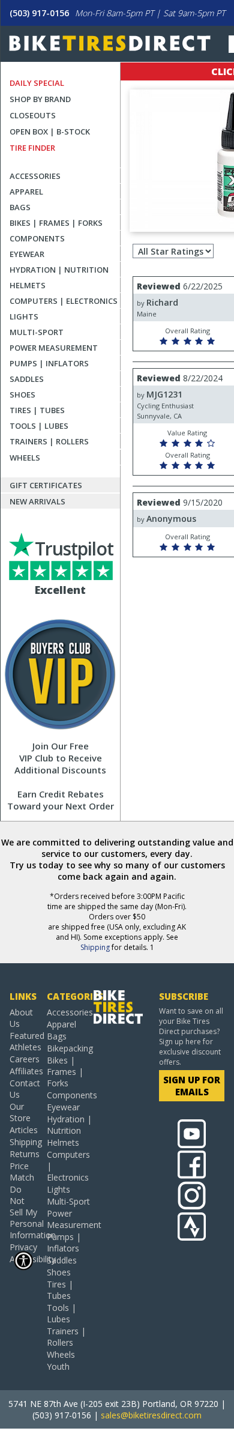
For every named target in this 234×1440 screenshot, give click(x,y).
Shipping (95, 947)
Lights (24, 316)
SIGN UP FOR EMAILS (191, 1086)
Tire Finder (32, 147)
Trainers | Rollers (49, 441)
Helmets (28, 285)
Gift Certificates (46, 485)
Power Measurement (54, 347)
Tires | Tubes (37, 410)
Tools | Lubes (39, 425)
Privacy (23, 1247)
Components (37, 238)
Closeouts (33, 115)
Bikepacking (70, 1048)
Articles (24, 1130)
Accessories (35, 176)
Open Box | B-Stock (50, 131)
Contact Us (24, 1088)
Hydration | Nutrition (59, 269)
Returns (24, 1154)
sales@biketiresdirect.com (151, 1415)
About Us (21, 1017)
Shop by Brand (40, 99)
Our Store (20, 1112)
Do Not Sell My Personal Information (24, 1212)
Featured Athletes (24, 1041)
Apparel (26, 191)
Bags (20, 207)
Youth (58, 1366)
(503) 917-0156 (39, 13)
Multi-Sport (37, 332)
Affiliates (24, 1071)
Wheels (25, 457)
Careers (24, 1059)
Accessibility (24, 1259)
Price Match (22, 1171)
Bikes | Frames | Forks (56, 222)
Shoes (22, 394)
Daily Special (37, 82)
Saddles (27, 379)
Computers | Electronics (64, 300)
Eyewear (27, 254)
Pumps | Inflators (49, 363)
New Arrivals (37, 501)
